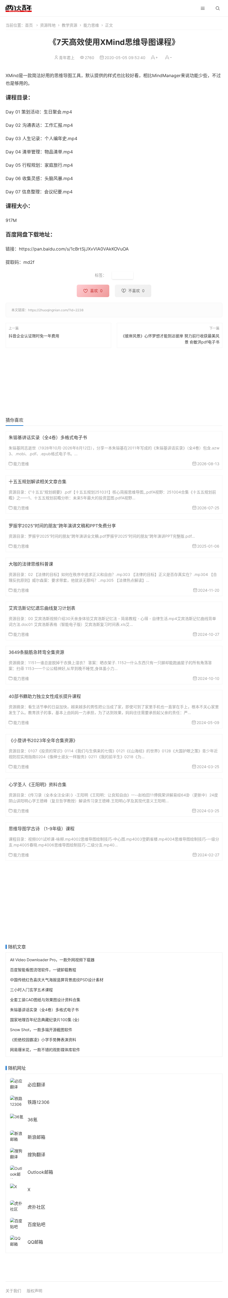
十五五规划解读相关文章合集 (37, 481)
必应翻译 (36, 1084)
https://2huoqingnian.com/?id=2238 (55, 310)
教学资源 (69, 25)
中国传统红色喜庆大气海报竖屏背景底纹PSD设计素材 (56, 979)
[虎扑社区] (16, 1205)
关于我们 (13, 1290)
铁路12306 (38, 1102)
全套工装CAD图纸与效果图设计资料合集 (45, 999)
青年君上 (67, 57)
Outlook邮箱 (40, 1172)
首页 (29, 25)
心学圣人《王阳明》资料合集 (37, 784)
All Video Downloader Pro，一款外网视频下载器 (52, 959)
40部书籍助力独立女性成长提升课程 (45, 696)
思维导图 (122, 275)
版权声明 (34, 1290)
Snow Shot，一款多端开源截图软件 (41, 1029)
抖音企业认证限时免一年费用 (34, 335)
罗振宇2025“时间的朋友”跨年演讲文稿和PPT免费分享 (62, 525)
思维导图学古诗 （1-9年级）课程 (42, 828)
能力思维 (91, 25)
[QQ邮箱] (16, 1240)
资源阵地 (48, 25)
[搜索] (217, 8)
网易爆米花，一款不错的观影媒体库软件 (45, 1049)
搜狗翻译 (36, 1154)
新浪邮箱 (36, 1137)
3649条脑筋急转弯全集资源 (36, 652)
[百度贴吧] (16, 1223)
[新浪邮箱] (16, 1135)
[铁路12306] (16, 1101)
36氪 (33, 1119)
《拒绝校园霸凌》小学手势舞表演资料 (43, 1039)
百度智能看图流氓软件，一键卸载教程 (43, 969)
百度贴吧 (36, 1224)
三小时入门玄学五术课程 (31, 989)
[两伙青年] (19, 7)
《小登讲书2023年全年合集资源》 (43, 740)
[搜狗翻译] (16, 1153)
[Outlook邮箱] (16, 1173)
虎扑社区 (36, 1207)
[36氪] (16, 1116)
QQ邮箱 (35, 1242)
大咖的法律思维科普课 (31, 564)
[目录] (202, 8)
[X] (13, 1186)
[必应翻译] (16, 1083)
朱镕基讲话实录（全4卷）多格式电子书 (48, 437)
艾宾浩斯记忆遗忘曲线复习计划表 (42, 608)
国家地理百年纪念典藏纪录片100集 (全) (44, 1019)
